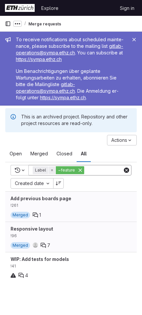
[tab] (15, 153)
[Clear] (126, 170)
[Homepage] (20, 8)
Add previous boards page (41, 198)
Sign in (127, 8)
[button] (59, 170)
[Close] (134, 40)
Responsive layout (32, 229)
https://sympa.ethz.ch (39, 59)
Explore (49, 8)
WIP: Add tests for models (40, 259)
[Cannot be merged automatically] (13, 275)
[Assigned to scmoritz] (35, 245)
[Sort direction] (58, 183)
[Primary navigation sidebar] (8, 23)
